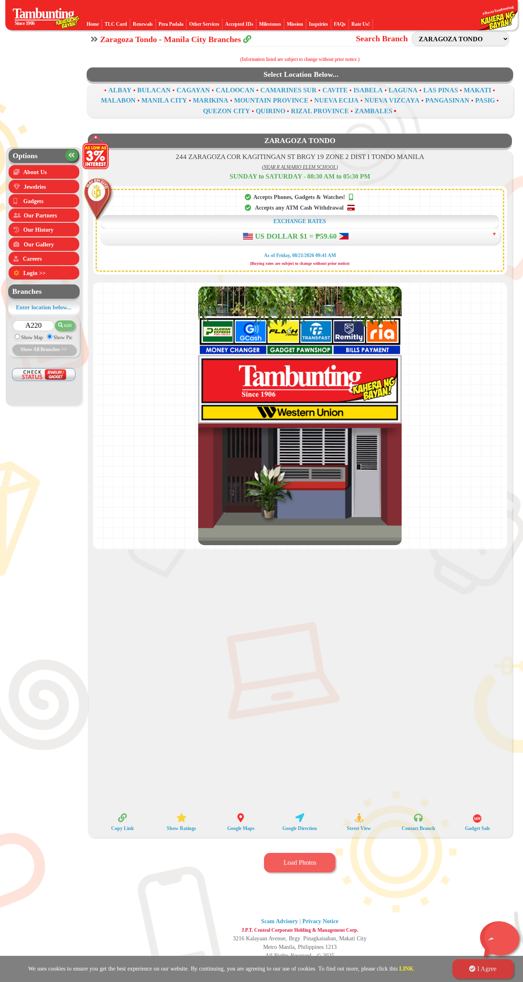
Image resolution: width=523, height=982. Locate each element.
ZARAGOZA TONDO (299, 140)
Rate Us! (360, 24)
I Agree (482, 968)
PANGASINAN (447, 100)
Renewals (143, 24)
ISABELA (368, 90)
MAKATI (477, 90)
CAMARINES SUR (288, 90)
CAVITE (335, 90)
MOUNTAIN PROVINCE (271, 100)
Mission (295, 24)
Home (93, 24)
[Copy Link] (247, 39)
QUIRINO (270, 110)
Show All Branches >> (43, 349)
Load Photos (300, 862)
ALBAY (120, 90)
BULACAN (154, 90)
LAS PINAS (440, 90)
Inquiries (318, 24)
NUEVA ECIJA (336, 100)
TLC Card (116, 24)
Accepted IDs (239, 24)
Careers (32, 259)
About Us (35, 172)
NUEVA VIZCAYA (392, 100)
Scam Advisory (279, 921)
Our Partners (40, 216)
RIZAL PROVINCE (320, 110)
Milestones (270, 24)
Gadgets (33, 201)
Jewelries (35, 187)
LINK (406, 968)
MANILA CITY (164, 100)
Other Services (204, 24)
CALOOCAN (235, 90)
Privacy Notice (320, 921)
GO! (65, 325)
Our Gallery (39, 245)
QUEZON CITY (226, 110)
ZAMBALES (373, 110)
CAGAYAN (193, 90)
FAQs (340, 24)
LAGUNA (403, 90)
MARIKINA (210, 100)
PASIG (485, 100)
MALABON (118, 100)
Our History (38, 230)
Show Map (31, 337)
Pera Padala (171, 24)
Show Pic (62, 337)
